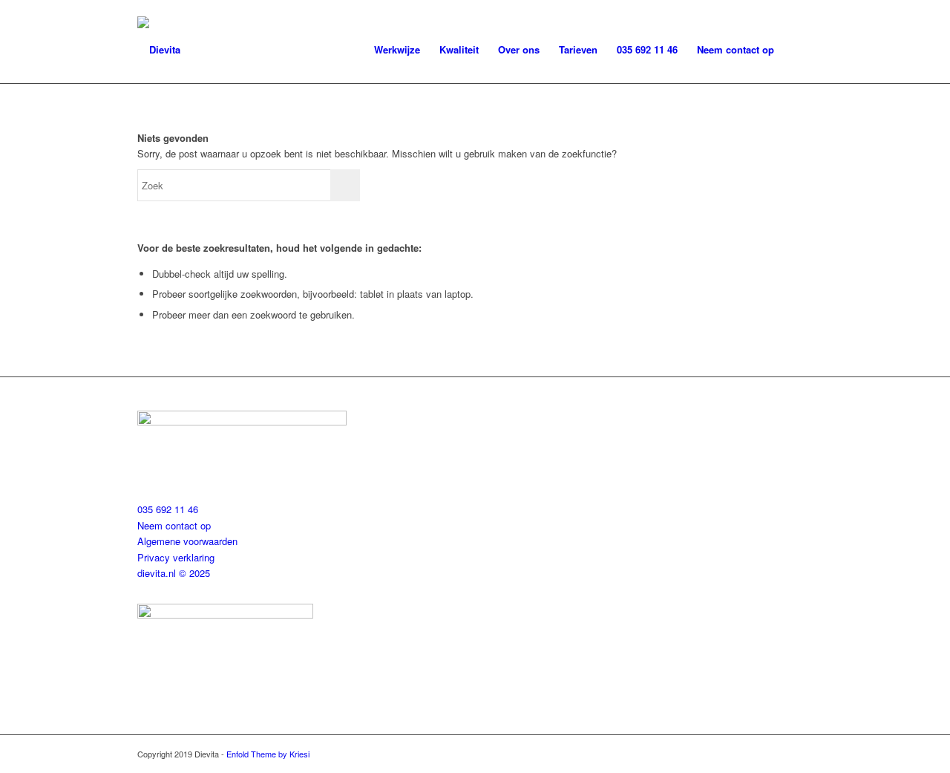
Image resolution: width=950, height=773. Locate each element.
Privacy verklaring (175, 557)
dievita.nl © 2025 (173, 573)
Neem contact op (174, 525)
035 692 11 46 (167, 509)
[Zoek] (798, 49)
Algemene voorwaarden (187, 541)
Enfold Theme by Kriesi (267, 754)
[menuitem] (397, 49)
